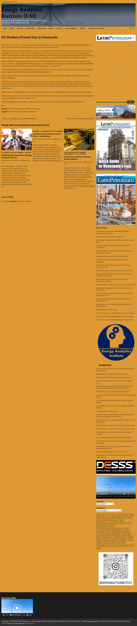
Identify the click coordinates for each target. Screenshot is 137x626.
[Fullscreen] (30, 615)
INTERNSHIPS (41, 28)
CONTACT (83, 28)
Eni (130, 523)
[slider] (15, 614)
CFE (113, 514)
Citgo (131, 514)
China (126, 514)
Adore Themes (30, 623)
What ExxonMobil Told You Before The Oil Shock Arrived (113, 377)
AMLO (99, 514)
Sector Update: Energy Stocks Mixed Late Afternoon (112, 374)
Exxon (126, 529)
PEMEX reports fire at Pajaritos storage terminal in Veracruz (114, 270)
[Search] (134, 28)
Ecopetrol (124, 523)
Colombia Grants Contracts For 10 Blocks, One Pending (47, 135)
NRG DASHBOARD (71, 28)
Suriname (28, 152)
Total (123, 543)
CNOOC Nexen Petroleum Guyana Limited (110, 520)
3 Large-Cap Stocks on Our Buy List (107, 411)
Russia (106, 543)
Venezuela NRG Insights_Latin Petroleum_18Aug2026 (111, 102)
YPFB (98, 548)
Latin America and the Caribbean (20, 109)
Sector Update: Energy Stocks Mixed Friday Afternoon (112, 391)
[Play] (4, 615)
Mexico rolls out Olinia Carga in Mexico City (109, 237)
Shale (112, 543)
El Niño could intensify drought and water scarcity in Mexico (115, 316)
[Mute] (27, 615)
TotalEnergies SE (113, 545)
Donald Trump (113, 523)
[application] (17, 608)
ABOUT (12, 28)
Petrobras (106, 540)
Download (130, 102)
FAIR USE (59, 28)
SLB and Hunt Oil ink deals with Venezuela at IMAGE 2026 (114, 320)
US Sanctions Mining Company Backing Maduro (77, 158)
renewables (122, 540)
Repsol (131, 540)
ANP (104, 514)
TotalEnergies (101, 545)
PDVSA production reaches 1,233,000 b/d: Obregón (112, 256)
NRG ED (51, 28)
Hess (98, 534)
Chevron (119, 514)
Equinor (112, 526)
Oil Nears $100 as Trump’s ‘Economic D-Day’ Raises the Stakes (115, 425)
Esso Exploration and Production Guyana (109, 529)
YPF (132, 545)
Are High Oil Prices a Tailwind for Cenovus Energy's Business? (115, 429)
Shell (117, 543)
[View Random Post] (130, 28)
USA (76, 154)
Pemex (99, 540)
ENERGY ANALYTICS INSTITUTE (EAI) (11, 160)
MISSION (20, 28)
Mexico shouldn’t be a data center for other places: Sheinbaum (116, 285)
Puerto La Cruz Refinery (21, 112)
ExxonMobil (100, 531)
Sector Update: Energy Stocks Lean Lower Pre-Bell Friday (113, 437)
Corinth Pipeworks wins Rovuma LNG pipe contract (112, 452)
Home (5, 28)
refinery (33, 112)
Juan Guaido (127, 534)
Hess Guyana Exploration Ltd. (111, 534)
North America (69, 154)
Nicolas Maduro (107, 537)
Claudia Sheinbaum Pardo (117, 517)
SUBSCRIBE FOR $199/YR (96, 28)
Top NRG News (105, 365)
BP (109, 514)
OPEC (124, 537)
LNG (98, 537)
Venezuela (36, 109)
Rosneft (99, 543)
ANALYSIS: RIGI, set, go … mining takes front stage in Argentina (115, 313)
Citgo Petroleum (102, 517)
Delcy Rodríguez (102, 523)
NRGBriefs (117, 537)
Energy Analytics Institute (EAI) (21, 12)
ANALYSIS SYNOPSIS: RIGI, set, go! (106, 309)
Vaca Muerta (124, 545)
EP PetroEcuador (102, 526)
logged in (14, 201)
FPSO (108, 531)
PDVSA (9, 112)
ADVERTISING (30, 28)
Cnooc (130, 517)
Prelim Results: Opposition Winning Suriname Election (16, 156)
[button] (17, 608)
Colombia (36, 131)
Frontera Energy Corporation (121, 531)
